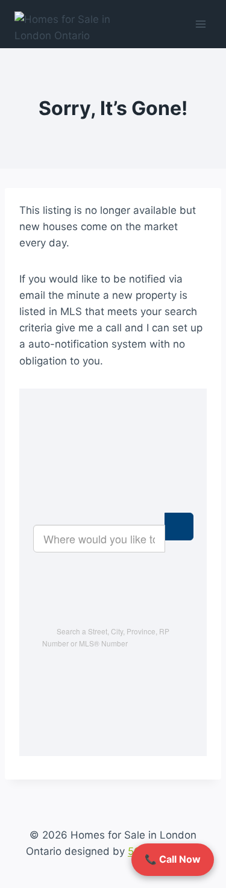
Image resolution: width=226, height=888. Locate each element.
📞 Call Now (173, 859)
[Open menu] (200, 23)
